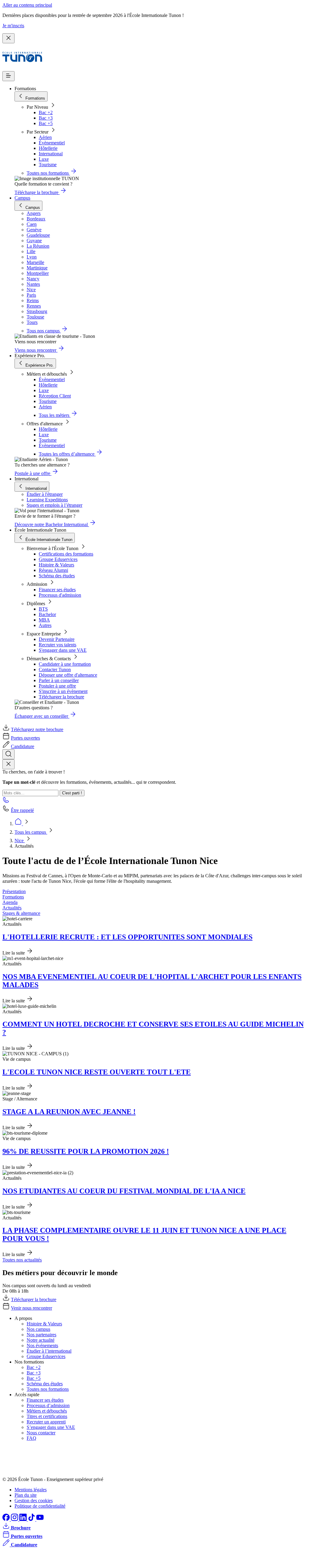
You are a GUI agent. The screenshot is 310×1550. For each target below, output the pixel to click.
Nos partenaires (41, 1334)
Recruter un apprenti (46, 1421)
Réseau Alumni (53, 570)
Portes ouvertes (25, 737)
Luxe (44, 159)
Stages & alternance (21, 913)
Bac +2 (46, 112)
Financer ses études (57, 589)
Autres (45, 625)
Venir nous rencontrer (31, 1308)
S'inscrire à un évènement (63, 691)
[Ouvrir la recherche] (8, 754)
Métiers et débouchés (47, 1410)
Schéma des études (57, 575)
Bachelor (47, 614)
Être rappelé (22, 810)
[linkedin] (23, 1519)
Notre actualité (40, 1340)
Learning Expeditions (47, 499)
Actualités (11, 907)
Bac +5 (46, 123)
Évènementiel (52, 142)
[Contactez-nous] (6, 801)
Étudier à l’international (49, 1351)
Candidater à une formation (65, 664)
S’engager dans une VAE (51, 1427)
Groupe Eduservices (58, 559)
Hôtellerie (48, 148)
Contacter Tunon (55, 669)
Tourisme (48, 164)
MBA (44, 619)
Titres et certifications (47, 1416)
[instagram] (15, 1519)
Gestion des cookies (34, 1500)
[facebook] (6, 1519)
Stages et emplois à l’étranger (54, 505)
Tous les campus (31, 832)
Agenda (10, 902)
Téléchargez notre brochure (37, 729)
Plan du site (26, 1495)
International (51, 153)
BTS (43, 609)
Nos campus (38, 1329)
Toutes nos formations (48, 1389)
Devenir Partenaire (56, 639)
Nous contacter (41, 1432)
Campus (22, 197)
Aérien (45, 137)
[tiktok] (32, 1519)
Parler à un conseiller (59, 680)
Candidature (22, 746)
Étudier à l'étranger (45, 494)
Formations (13, 896)
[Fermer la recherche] (8, 764)
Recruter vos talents (57, 644)
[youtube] (40, 1519)
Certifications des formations (66, 553)
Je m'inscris (13, 25)
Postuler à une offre (57, 685)
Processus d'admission (60, 595)
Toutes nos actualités (22, 1259)
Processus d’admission (48, 1405)
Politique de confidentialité (40, 1506)
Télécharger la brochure (61, 696)
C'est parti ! (72, 793)
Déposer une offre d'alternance (68, 675)
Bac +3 (46, 117)
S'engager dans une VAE (63, 650)
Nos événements (42, 1345)
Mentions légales (31, 1489)
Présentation (14, 891)
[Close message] (8, 38)
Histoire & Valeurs (56, 564)
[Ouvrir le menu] (8, 76)
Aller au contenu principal (27, 5)
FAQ (31, 1438)
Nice (20, 840)
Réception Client (55, 395)
